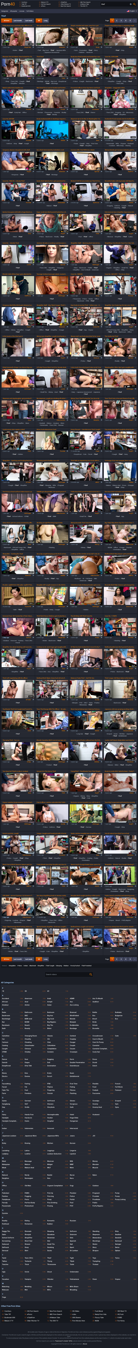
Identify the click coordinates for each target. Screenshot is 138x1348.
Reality (4, 1221)
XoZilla (97, 699)
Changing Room (31, 1036)
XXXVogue (130, 140)
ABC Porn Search (85, 2)
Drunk (95, 1062)
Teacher (5, 1264)
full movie (89, 578)
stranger (131, 485)
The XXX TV (83, 6)
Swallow (118, 1234)
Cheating (28, 1042)
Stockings (96, 1241)
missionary (129, 112)
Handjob (5, 1118)
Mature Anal (29, 1168)
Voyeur (117, 1279)
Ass (71, 1002)
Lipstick (73, 1154)
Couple (72, 1045)
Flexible (95, 1084)
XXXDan (96, 762)
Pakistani (5, 1193)
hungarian (60, 267)
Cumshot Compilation (100, 1049)
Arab (49, 998)
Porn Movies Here (78, 1321)
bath (15, 609)
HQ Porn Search (46, 4)
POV (81, 702)
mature (49, 423)
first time (94, 143)
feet (80, 236)
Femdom (28, 1093)
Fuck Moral (99, 1311)
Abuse (85, 1344)
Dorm (72, 1059)
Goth (72, 1107)
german (40, 112)
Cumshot (96, 1045)
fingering (8, 920)
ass (49, 671)
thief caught (50, 965)
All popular (13, 11)
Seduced (5, 1244)
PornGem (130, 762)
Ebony (4, 1073)
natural (49, 205)
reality (64, 112)
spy (85, 330)
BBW (54, 516)
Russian (73, 1221)
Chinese (28, 1049)
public (96, 858)
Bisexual (73, 1012)
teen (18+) (14, 81)
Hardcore (28, 1118)
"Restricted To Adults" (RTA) (63, 1341)
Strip (117, 1231)
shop (7, 81)
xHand (131, 793)
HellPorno (28, 296)
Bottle (95, 1012)
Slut (48, 1241)
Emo (26, 1073)
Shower (27, 1244)
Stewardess (97, 1238)
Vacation (5, 1279)
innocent (14, 640)
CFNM (26, 516)
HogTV (131, 78)
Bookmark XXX (26, 6)
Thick (27, 1264)
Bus (116, 1019)
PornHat (28, 109)
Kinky (4, 1143)
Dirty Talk (28, 1066)
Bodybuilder (74, 1025)
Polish (72, 1199)
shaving (128, 145)
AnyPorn (130, 171)
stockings (54, 83)
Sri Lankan (74, 1251)
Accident (5, 998)
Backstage (6, 1019)
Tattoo (4, 1261)
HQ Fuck (120, 1314)
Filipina (50, 1087)
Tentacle (28, 1261)
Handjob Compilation (10, 1121)
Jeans (72, 1136)
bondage (40, 81)
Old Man (28, 1186)
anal (56, 392)
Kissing (27, 1143)
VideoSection (61, 420)
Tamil (4, 1258)
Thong (49, 1261)
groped (109, 734)
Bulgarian (118, 1016)
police (76, 81)
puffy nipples (126, 920)
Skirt (26, 1251)
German (28, 1101)
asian (116, 734)
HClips (97, 637)
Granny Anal (97, 1107)
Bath (4, 1028)
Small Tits (51, 1244)
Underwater (74, 1272)
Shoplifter (28, 1238)
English (132, 11)
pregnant (61, 485)
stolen (15, 50)
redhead (78, 578)
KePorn (28, 637)
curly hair (18, 112)
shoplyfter (12, 965)
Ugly (3, 1272)
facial (90, 454)
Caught (5, 1049)
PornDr (63, 109)
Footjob (95, 1090)
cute (84, 454)
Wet (26, 1290)
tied (39, 50)
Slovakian (51, 1234)
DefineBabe (61, 202)
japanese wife (61, 50)
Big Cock (50, 1019)
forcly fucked (75, 965)
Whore (49, 1287)
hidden (20, 454)
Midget (50, 1164)
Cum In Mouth (98, 1039)
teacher (129, 547)
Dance (4, 1059)
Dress (95, 1059)
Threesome (51, 1264)
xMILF (97, 482)
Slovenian (51, 1238)
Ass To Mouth (98, 998)
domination (83, 50)
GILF (26, 1104)
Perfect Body (30, 1203)
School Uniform (8, 1238)
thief (21, 50)
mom (76, 267)
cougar (61, 330)
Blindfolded (74, 1016)
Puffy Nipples (98, 1206)
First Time (73, 1084)
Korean (72, 1143)
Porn (8, 4)
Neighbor (5, 1178)
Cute (117, 1036)
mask (15, 236)
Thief (49, 1258)
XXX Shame (76, 1318)
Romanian (28, 1224)
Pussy (117, 1196)
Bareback (5, 1025)
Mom (72, 1168)
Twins (117, 1258)
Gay (3, 1107)
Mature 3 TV (44, 2)
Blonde (72, 1019)
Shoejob (28, 1234)
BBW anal (28, 1019)
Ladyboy (5, 1154)
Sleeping (50, 1231)
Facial (4, 1087)
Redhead (5, 1224)
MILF (85, 702)
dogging (118, 112)
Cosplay (73, 1039)
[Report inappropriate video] (33, 47)
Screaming (6, 1241)
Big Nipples (51, 1022)
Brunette (96, 1028)
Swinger (118, 1244)
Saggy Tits (6, 1231)
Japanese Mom (31, 1136)
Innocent (50, 1128)
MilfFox (131, 575)
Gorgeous (73, 1104)
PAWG (90, 267)
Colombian (51, 1045)
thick (45, 858)
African (5, 1002)
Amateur (5, 1005)
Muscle (95, 1168)
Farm (4, 1093)
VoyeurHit (96, 327)
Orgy (71, 1186)
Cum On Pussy (98, 1042)
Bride (95, 1022)
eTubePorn (64, 2)
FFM (87, 301)
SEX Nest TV (122, 1311)
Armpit (49, 1002)
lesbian (15, 920)
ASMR (72, 998)
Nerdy (27, 1175)
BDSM (47, 81)
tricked (49, 765)
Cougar (72, 1042)
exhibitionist (123, 736)
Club (49, 1042)
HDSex (131, 482)
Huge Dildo (74, 1118)
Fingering (50, 1090)
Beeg (97, 47)
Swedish (118, 1238)
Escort (49, 1076)
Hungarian (74, 1121)
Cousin (72, 1049)
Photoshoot (29, 1206)
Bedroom (50, 1012)
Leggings (50, 1151)
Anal (26, 1002)
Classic (50, 1036)
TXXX (63, 78)
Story (94, 1247)
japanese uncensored (52, 52)
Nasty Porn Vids (100, 1314)
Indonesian (29, 1128)
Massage (28, 1161)
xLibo (74, 1314)
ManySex (96, 420)
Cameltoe (5, 1036)
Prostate (96, 1196)
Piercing (50, 1196)
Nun (48, 1178)
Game (4, 1101)
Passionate (6, 1206)
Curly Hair (96, 1052)
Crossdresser (98, 1036)
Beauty (27, 1028)
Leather (28, 1154)
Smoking (50, 1247)
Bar (3, 1022)
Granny (95, 1104)
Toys (94, 1258)
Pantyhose (6, 1199)
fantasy (21, 640)
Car (3, 1039)
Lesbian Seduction (54, 1154)
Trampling (96, 1261)
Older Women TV (66, 4)
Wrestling (73, 1290)
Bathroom (28, 1012)
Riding (27, 1221)
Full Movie (119, 1087)
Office (4, 1186)
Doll (48, 1062)
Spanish (73, 1241)
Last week (28, 20)
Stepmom (96, 1234)
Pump (117, 1193)
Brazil (95, 1019)
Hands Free (29, 1115)
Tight (72, 1258)
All (39, 20)
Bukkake (118, 1012)
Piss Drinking (52, 1203)
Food (94, 1087)
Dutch (95, 1066)
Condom (50, 1052)
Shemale (28, 1231)
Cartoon (5, 1042)
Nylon (95, 1175)
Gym (116, 1104)
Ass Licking (74, 1005)
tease (76, 143)
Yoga (4, 1297)
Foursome (96, 1093)
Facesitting (6, 1084)
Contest (73, 1036)
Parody (4, 1203)
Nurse (72, 1175)
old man (122, 734)
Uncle (27, 1272)
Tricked (95, 1264)
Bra (94, 1016)
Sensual (5, 1251)
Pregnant (96, 1193)
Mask (4, 1168)
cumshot (57, 112)
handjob (42, 423)
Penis (27, 1199)
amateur (56, 423)
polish (46, 609)
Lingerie (73, 1151)
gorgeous (15, 174)
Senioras (96, 358)
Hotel (72, 1115)
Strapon (96, 1251)
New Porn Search (66, 6)
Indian (4, 1128)
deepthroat (62, 81)
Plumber (73, 1193)
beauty (55, 114)
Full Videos (30, 11)
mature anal (116, 485)
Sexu (29, 78)
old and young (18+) (113, 330)
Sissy (27, 1247)
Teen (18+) (29, 1258)
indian (26, 965)
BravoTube (129, 606)
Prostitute (96, 1199)
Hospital (50, 1121)
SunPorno (96, 202)
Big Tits (50, 1025)
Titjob (72, 1261)
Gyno (117, 1107)
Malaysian (6, 1164)
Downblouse (74, 1066)
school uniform (18, 516)
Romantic (51, 1221)
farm (76, 50)
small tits (125, 267)
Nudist (49, 1175)
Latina (27, 1151)
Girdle (27, 1107)
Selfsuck (5, 1247)
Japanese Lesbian (9, 1136)
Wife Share (74, 1287)
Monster (96, 1164)
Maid (4, 1161)
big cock (46, 50)
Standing (96, 1231)
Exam (72, 1073)
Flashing (73, 1093)
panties (97, 702)
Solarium (73, 1234)
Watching (5, 1287)
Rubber (50, 1224)
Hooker (50, 1118)
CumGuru (24, 2)
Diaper (27, 1062)
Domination (51, 1066)
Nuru (72, 1178)
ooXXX (29, 264)
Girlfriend (51, 1101)
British (95, 1025)
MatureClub (129, 544)
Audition (96, 1002)
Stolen (95, 1244)
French (117, 1084)
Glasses (50, 1104)
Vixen (95, 1279)
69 (48, 991)
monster (22, 83)
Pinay (49, 1199)
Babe (4, 1012)
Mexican (50, 1161)
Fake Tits (5, 1090)
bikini (116, 765)
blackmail (33, 965)
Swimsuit (118, 1241)
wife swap (120, 145)
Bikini (49, 1028)
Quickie (5, 1213)
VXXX (29, 731)
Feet (26, 1090)
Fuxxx (97, 451)
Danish (4, 1062)
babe (91, 702)
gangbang (131, 889)
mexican (110, 236)
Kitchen (50, 1143)
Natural (5, 1175)
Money (95, 1161)
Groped (118, 1101)
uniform (9, 143)
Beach (27, 1025)
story (96, 50)
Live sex (21, 11)
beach (118, 920)
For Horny (121, 1321)
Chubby (27, 1052)
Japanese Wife (53, 1136)
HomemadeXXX (128, 731)
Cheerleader (29, 1045)
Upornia (96, 171)
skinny (13, 330)
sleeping (48, 485)
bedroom (52, 487)
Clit (48, 1039)
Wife (49, 1290)
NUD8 (97, 1321)
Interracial (74, 1128)
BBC (95, 578)
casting (89, 858)
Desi (26, 1059)
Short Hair (28, 1241)
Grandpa (96, 1101)
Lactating (5, 1151)
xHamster (62, 47)
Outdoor (96, 1186)
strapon (22, 920)
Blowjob (73, 1022)
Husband (96, 1115)
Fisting (72, 1087)
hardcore (89, 52)
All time (6, 20)
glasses (110, 765)
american (95, 270)
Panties (5, 1196)
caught (22, 81)
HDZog (97, 544)
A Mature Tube (84, 4)
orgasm (123, 143)
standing (117, 207)
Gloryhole (51, 1107)
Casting (5, 1045)
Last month (18, 20)
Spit (71, 1244)
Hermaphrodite (53, 1115)
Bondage (73, 1028)
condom (112, 145)
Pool (71, 1203)
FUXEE (120, 1318)
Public (95, 1203)
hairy (73, 392)
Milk (71, 1161)
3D (26, 991)
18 (123, 112)
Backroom (6, 1016)
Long (45, 20)
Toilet (72, 1264)
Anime (27, 1005)
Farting (27, 1084)
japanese (97, 392)
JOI (94, 1136)
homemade (110, 143)
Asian (49, 1005)
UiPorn (29, 948)
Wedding (28, 1287)
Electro (4, 1076)
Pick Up (50, 1193)
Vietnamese (74, 1279)
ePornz (43, 6)
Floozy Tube (99, 1318)
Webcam (5, 1290)
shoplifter (14, 83)
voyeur (91, 330)
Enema (27, 1076)
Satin (4, 1234)
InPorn (97, 389)
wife (117, 143)
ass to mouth (86, 270)
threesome (48, 112)
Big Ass (50, 1016)
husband (131, 143)
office (25, 112)
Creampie (73, 1052)
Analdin (63, 575)
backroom (89, 81)
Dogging (50, 1059)
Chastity (28, 1039)
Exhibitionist (74, 1076)
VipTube (130, 358)
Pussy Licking (120, 1199)
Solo (71, 1238)
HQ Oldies (75, 1311)
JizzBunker (95, 109)
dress (124, 485)
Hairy (4, 1115)
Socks (49, 1251)
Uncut (49, 1272)
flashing (52, 547)
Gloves (72, 1101)
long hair (80, 734)
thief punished (86, 965)
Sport (72, 1247)
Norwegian (29, 1178)
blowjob (75, 702)
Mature (27, 1164)
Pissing (50, 1206)
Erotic (49, 1073)
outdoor (82, 52)
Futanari (118, 1090)
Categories (4, 11)
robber (66, 965)
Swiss (117, 1247)
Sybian (117, 1251)
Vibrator (50, 1279)
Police (72, 1196)
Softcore (73, 1231)
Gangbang (6, 1104)
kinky (51, 609)
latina (131, 236)
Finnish (50, 1093)
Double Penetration (77, 1062)
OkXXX (131, 47)
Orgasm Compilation (55, 1186)
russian (61, 425)
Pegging (28, 1196)
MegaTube (27, 47)
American (28, 998)
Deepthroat (6, 1066)
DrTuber (28, 482)
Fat (26, 1087)
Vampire (28, 1279)
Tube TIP (24, 4)
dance (93, 112)
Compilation (51, 1049)
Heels (27, 1121)
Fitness (72, 1090)
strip (122, 50)
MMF (72, 1164)
